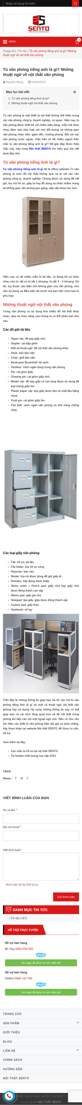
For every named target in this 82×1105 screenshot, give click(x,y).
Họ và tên (10, 810)
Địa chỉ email (12, 827)
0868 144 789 (23, 978)
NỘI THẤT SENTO (49, 1102)
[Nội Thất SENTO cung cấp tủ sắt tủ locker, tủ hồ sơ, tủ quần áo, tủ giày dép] (41, 23)
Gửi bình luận (66, 896)
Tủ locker (17, 755)
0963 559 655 (24, 949)
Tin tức (22, 51)
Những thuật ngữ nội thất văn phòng (34, 103)
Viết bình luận (12, 850)
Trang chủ (9, 51)
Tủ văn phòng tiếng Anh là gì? (30, 98)
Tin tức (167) (18, 918)
